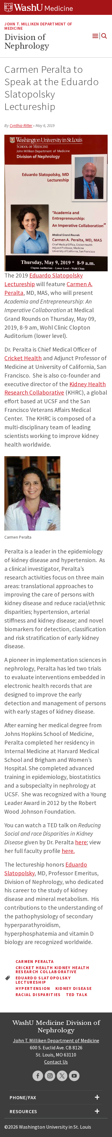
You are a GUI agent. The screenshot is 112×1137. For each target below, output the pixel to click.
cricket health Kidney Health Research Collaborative (52, 970)
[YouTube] (74, 1075)
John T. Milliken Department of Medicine (38, 26)
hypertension (33, 988)
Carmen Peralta (35, 962)
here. (68, 851)
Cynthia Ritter (21, 125)
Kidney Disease (73, 988)
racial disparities (38, 995)
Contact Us (56, 1062)
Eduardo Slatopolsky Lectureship (43, 980)
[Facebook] (37, 1075)
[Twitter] (62, 1075)
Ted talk (77, 995)
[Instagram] (49, 1075)
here (81, 842)
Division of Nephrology (26, 41)
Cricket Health (23, 358)
